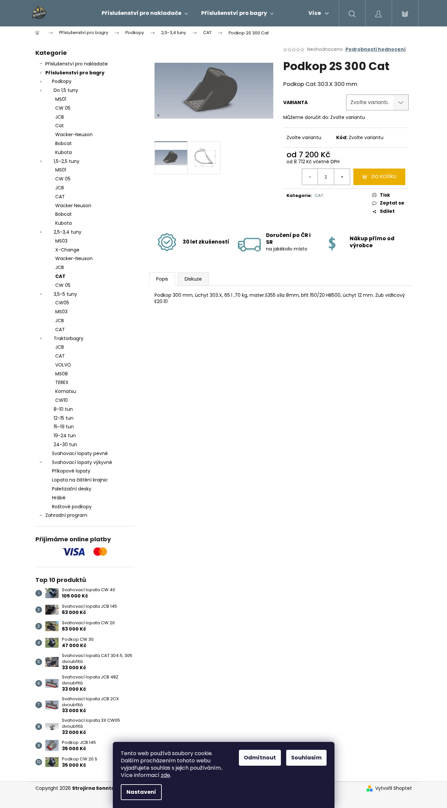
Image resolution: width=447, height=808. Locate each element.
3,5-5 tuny (65, 294)
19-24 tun (65, 435)
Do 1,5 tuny (66, 90)
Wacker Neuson (73, 205)
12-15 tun (63, 418)
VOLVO (63, 365)
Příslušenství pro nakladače (76, 63)
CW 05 (62, 108)
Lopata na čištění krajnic (80, 480)
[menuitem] (145, 13)
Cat (59, 125)
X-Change (67, 250)
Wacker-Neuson (74, 134)
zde (165, 775)
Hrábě (59, 497)
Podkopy (61, 81)
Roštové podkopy (72, 506)
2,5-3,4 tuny (67, 232)
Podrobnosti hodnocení (375, 49)
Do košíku (384, 176)
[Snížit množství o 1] (310, 177)
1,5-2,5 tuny (66, 161)
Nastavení (141, 792)
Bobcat (63, 143)
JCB (59, 117)
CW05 (62, 302)
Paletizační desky (71, 488)
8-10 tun (63, 409)
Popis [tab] (162, 279)
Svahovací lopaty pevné (80, 453)
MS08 (61, 373)
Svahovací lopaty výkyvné (82, 462)
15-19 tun (64, 426)
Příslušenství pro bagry (75, 72)
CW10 (61, 400)
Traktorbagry (68, 338)
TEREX (61, 382)
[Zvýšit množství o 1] (342, 177)
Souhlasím (306, 757)
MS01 (60, 99)
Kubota (63, 152)
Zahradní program (66, 515)
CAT (60, 196)
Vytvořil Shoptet (393, 788)
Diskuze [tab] (193, 279)
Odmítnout (260, 757)
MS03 (61, 241)
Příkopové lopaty (71, 471)
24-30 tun (65, 444)
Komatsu (65, 391)
